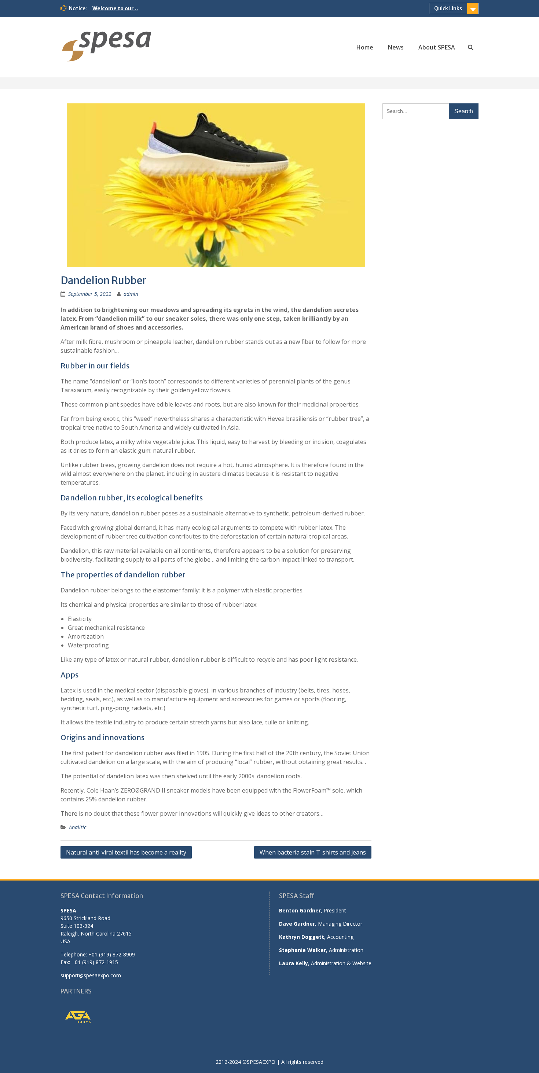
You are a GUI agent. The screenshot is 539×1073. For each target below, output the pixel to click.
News (396, 47)
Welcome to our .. (115, 8)
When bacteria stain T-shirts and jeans (313, 852)
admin (131, 293)
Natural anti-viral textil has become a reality (126, 852)
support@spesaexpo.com (90, 975)
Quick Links (448, 8)
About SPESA (436, 47)
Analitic (77, 827)
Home (364, 47)
